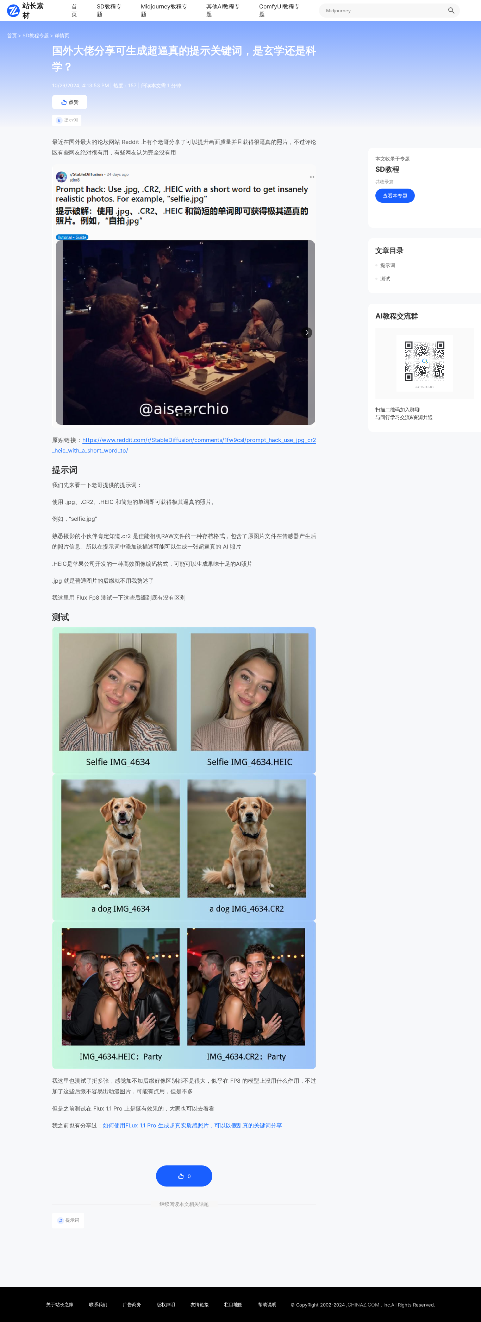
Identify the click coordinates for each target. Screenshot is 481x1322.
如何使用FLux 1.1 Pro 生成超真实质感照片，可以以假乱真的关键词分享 (192, 1125)
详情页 (62, 35)
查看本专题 (395, 195)
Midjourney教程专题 (164, 10)
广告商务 (132, 1304)
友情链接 (199, 1304)
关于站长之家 (60, 1304)
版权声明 (166, 1304)
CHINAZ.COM (363, 1305)
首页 (74, 10)
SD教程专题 (109, 10)
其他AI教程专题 (223, 10)
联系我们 (98, 1304)
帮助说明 (267, 1304)
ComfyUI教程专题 (279, 10)
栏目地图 (233, 1304)
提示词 (68, 120)
